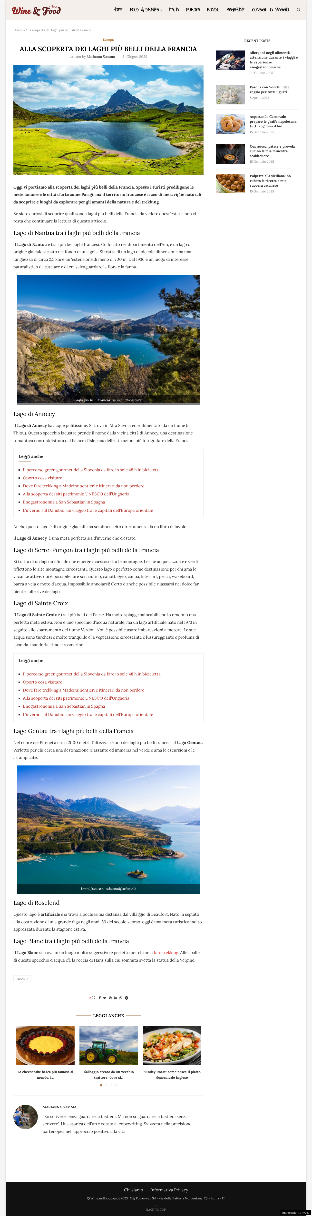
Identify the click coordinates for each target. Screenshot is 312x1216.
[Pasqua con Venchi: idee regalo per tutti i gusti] (230, 94)
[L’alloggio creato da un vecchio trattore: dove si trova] (108, 1045)
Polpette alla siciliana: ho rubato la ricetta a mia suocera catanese (270, 181)
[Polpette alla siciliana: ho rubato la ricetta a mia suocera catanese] (230, 183)
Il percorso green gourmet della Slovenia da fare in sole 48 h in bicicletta (92, 469)
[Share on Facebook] (100, 998)
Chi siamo (133, 1190)
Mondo (213, 9)
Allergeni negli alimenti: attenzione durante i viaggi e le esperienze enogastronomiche (274, 59)
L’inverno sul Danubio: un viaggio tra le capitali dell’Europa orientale (88, 510)
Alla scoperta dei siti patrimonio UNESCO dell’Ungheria (76, 494)
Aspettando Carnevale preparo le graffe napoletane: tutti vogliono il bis (273, 121)
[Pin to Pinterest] (110, 998)
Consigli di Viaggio (270, 9)
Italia (174, 9)
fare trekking (166, 952)
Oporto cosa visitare (42, 478)
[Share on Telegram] (126, 998)
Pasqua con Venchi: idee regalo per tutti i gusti (270, 89)
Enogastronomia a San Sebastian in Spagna (64, 502)
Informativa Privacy (169, 1190)
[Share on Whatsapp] (120, 998)
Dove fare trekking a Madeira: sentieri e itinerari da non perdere (83, 486)
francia (22, 978)
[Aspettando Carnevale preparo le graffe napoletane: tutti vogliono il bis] (230, 124)
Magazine (236, 9)
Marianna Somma (101, 56)
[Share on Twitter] (104, 998)
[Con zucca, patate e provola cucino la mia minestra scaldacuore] (230, 154)
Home (118, 9)
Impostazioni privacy (295, 1212)
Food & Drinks (144, 9)
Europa (193, 9)
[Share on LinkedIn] (115, 998)
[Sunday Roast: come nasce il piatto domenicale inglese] (172, 1045)
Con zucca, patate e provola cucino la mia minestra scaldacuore (272, 151)
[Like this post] (93, 998)
